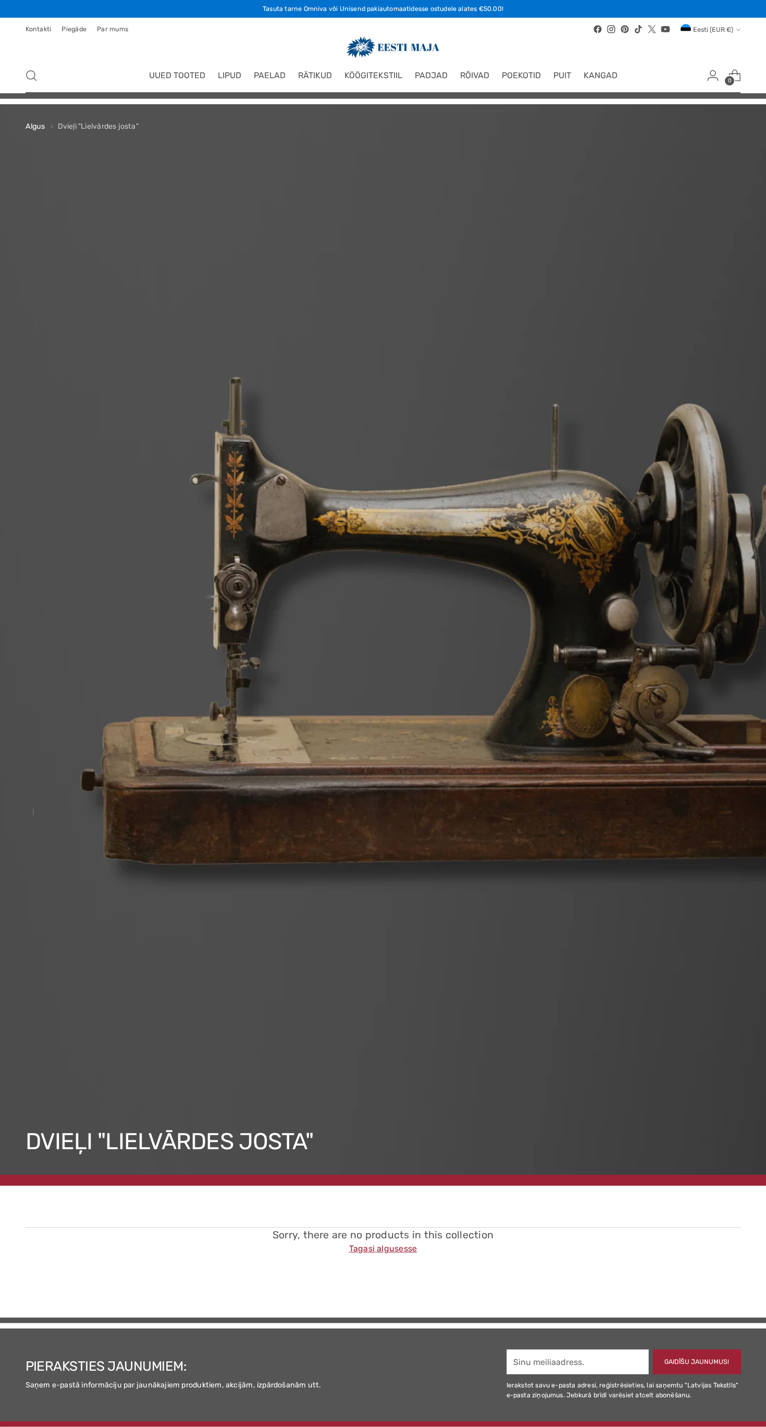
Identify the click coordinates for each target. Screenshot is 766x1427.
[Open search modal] (31, 75)
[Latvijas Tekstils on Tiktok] (638, 29)
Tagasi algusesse (383, 1248)
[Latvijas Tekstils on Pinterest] (624, 29)
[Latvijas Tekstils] (383, 47)
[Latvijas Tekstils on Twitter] (652, 29)
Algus (35, 126)
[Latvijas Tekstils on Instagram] (611, 29)
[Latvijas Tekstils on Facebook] (597, 29)
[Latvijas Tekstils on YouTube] (665, 29)
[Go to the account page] (712, 75)
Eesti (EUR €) (713, 29)
